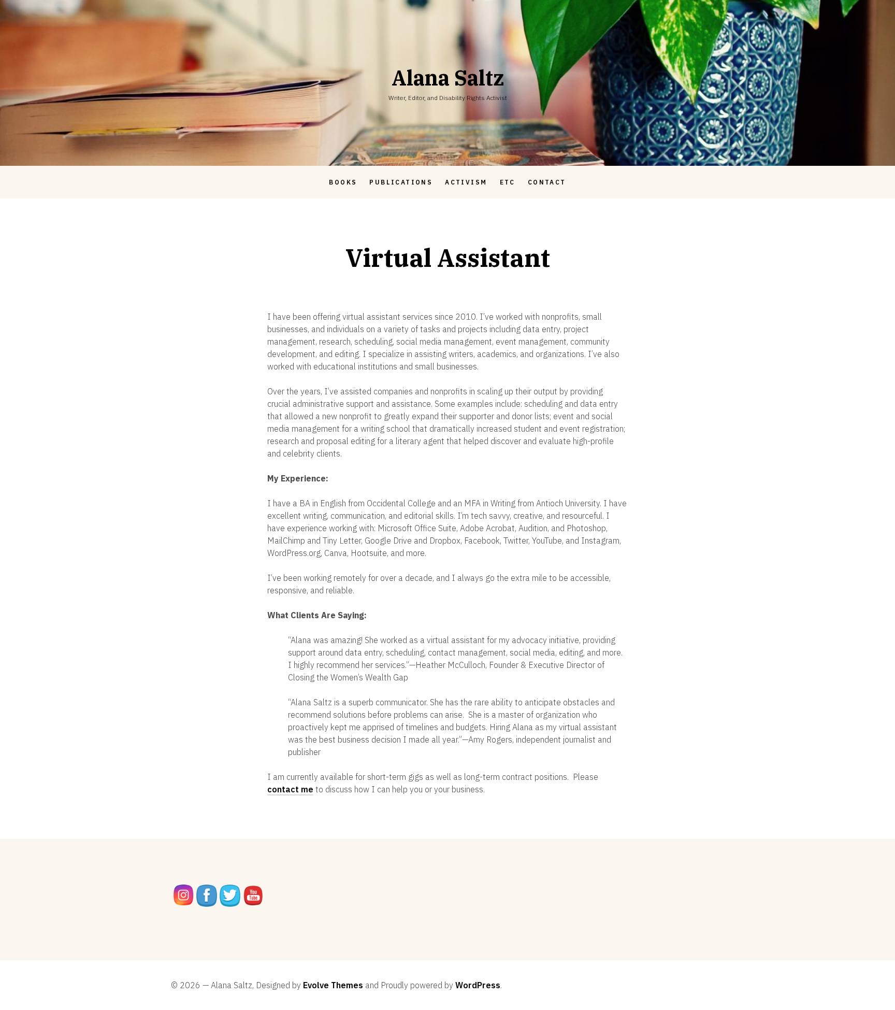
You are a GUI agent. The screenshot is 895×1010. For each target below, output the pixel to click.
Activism (466, 182)
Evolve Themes (333, 985)
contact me (290, 789)
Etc (507, 182)
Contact (547, 182)
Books (343, 182)
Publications (400, 182)
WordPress (477, 985)
